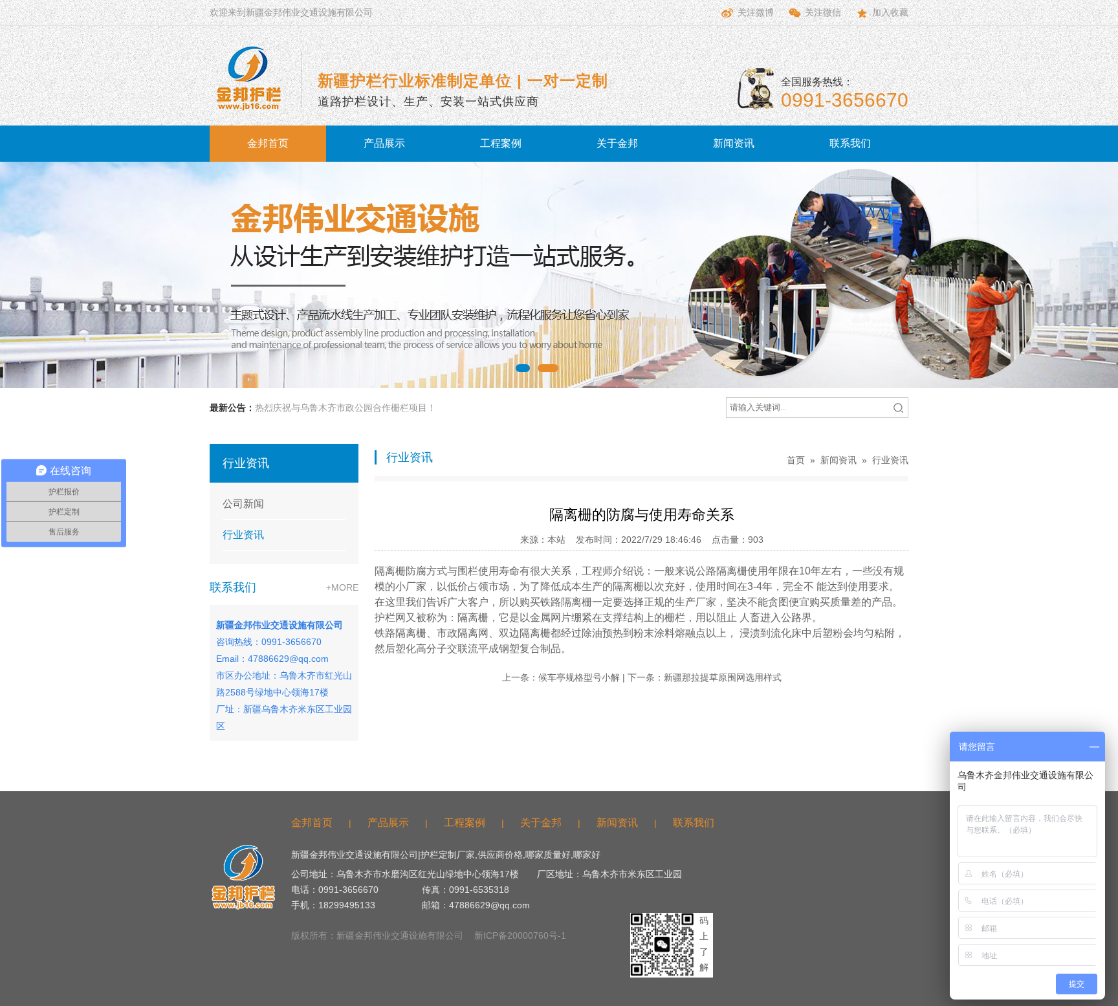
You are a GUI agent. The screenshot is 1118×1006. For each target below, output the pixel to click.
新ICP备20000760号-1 (520, 935)
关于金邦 (617, 143)
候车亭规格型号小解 (579, 677)
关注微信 (823, 12)
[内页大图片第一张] (559, 275)
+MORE (342, 587)
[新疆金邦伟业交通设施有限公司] (248, 78)
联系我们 (850, 143)
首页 (796, 460)
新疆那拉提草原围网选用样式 (723, 677)
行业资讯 (243, 534)
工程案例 (500, 143)
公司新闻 (243, 503)
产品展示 (384, 143)
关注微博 (756, 12)
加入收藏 (890, 12)
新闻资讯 (733, 143)
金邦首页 (268, 143)
